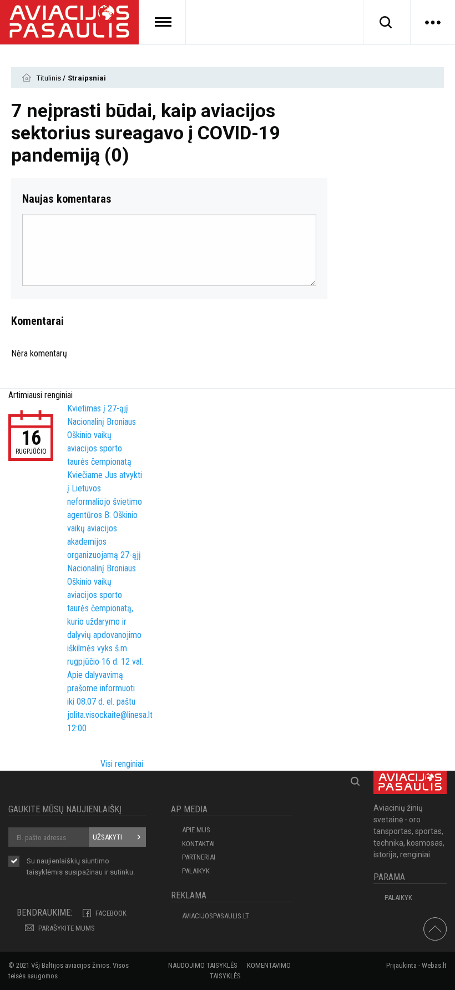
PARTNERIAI (198, 857)
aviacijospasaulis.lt (215, 916)
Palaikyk (196, 871)
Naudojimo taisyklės (202, 965)
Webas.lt (434, 965)
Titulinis (50, 78)
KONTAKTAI (198, 844)
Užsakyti (107, 837)
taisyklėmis (45, 872)
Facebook (111, 913)
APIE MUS (196, 830)
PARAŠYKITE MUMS (66, 928)
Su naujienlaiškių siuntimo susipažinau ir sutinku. (81, 866)
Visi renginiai (121, 763)
